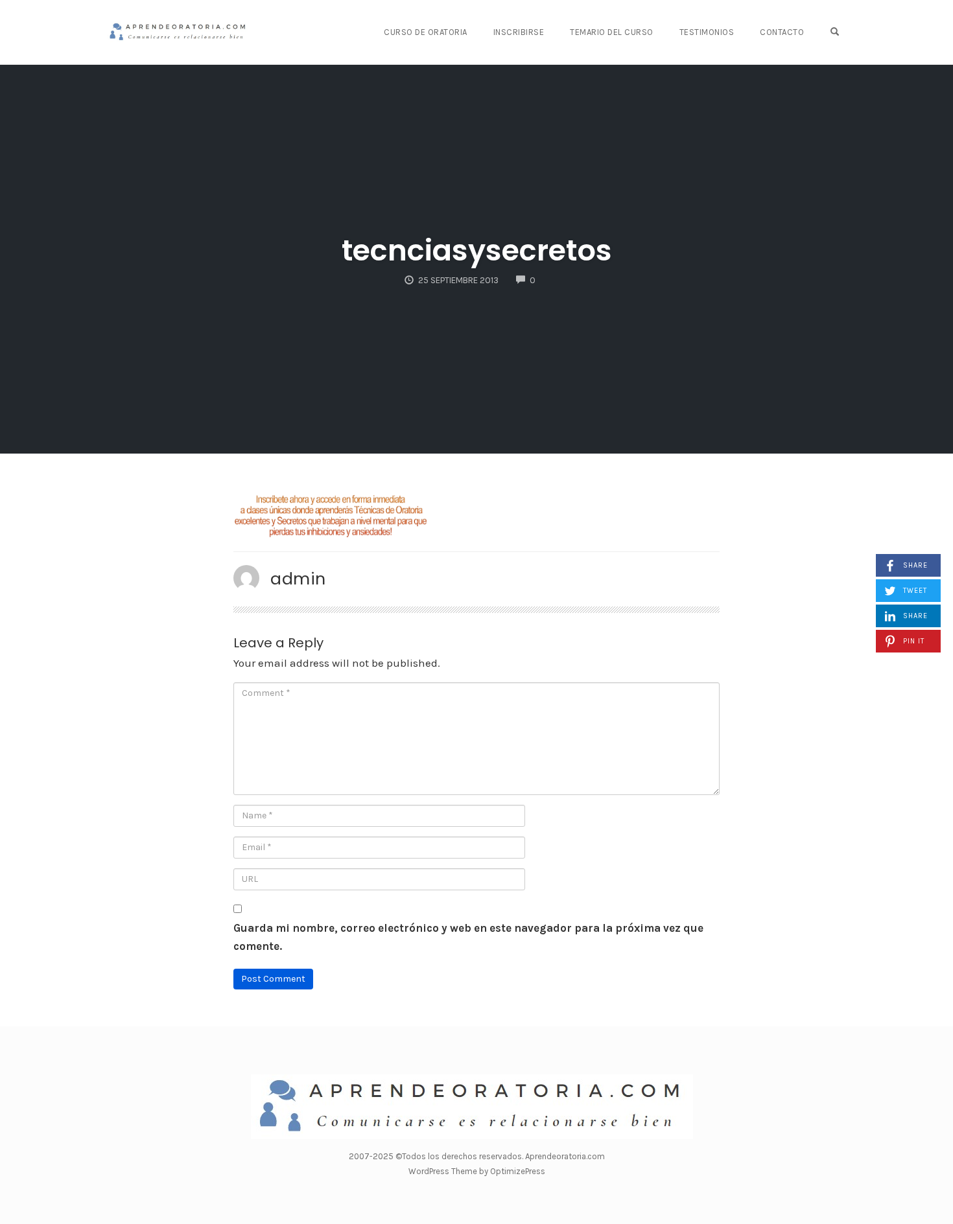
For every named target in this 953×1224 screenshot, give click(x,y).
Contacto (782, 32)
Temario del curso (611, 32)
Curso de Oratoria (425, 32)
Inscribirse (519, 32)
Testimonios (707, 32)
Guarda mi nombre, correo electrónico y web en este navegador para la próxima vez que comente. (468, 937)
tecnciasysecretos (477, 250)
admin (298, 578)
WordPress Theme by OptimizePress (476, 1171)
